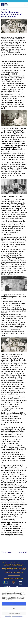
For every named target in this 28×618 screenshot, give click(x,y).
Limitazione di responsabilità (18, 569)
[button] (25, 589)
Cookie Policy (8, 616)
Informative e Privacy (7, 568)
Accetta (14, 604)
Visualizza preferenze (14, 613)
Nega (14, 608)
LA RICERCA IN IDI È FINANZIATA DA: (13, 578)
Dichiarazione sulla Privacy (17, 616)
